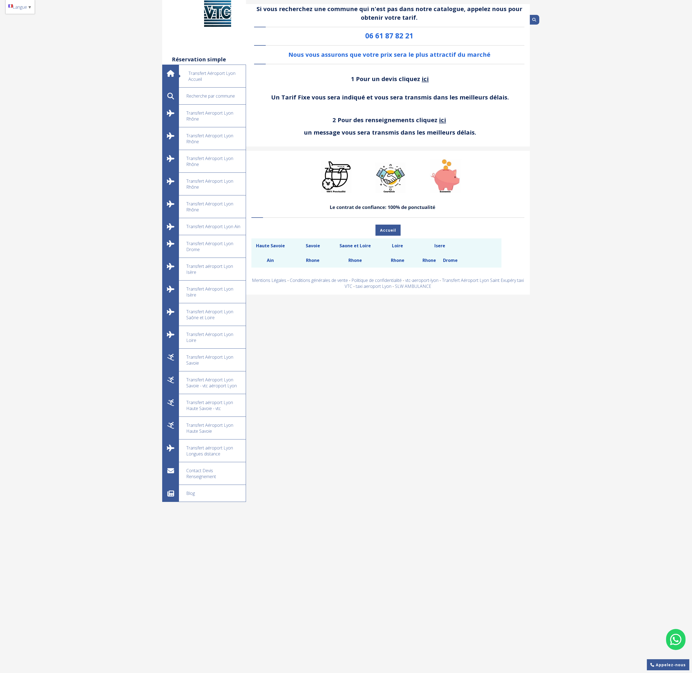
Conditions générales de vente (319, 280)
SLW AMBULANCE (413, 286)
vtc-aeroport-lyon (422, 280)
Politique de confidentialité (376, 280)
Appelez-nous (670, 664)
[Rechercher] (534, 20)
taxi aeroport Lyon (374, 286)
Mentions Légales (269, 280)
